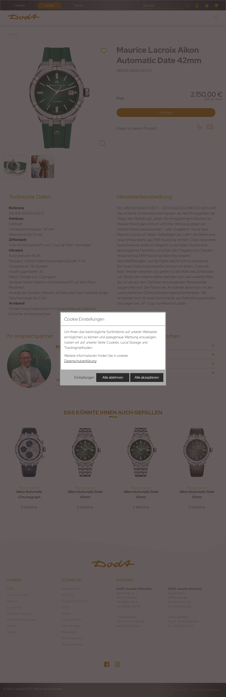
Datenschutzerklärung (80, 361)
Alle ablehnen (112, 377)
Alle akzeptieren (147, 377)
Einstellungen (84, 377)
